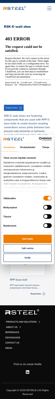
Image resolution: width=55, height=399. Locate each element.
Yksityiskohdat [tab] (27, 147)
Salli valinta (27, 248)
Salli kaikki (27, 239)
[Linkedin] (28, 372)
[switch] (47, 207)
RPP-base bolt (18, 279)
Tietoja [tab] (45, 147)
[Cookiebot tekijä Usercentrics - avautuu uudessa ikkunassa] (39, 139)
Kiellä (27, 257)
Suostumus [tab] (9, 147)
